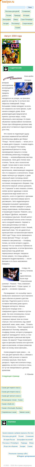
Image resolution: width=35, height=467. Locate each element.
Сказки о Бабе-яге (8, 404)
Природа (17, 15)
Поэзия (8, 15)
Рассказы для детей (12, 11)
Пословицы (16, 23)
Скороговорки (27, 23)
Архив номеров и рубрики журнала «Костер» (18, 433)
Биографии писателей (24, 439)
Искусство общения (11, 446)
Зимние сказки (24, 412)
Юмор (16, 19)
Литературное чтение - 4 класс (12, 400)
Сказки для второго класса (11, 392)
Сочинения (26, 11)
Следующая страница (10, 376)
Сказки (17, 27)
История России (9, 439)
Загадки (6, 23)
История (26, 15)
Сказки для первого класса (11, 388)
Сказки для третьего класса (11, 396)
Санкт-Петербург (27, 19)
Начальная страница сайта (18, 453)
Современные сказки (9, 412)
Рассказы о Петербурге (11, 443)
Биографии (7, 19)
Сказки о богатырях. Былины (12, 408)
